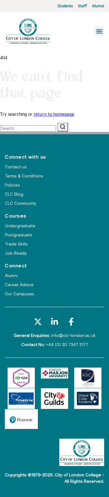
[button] (99, 31)
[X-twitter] (37, 321)
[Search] (62, 127)
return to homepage (54, 114)
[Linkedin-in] (54, 321)
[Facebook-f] (71, 321)
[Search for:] (28, 128)
